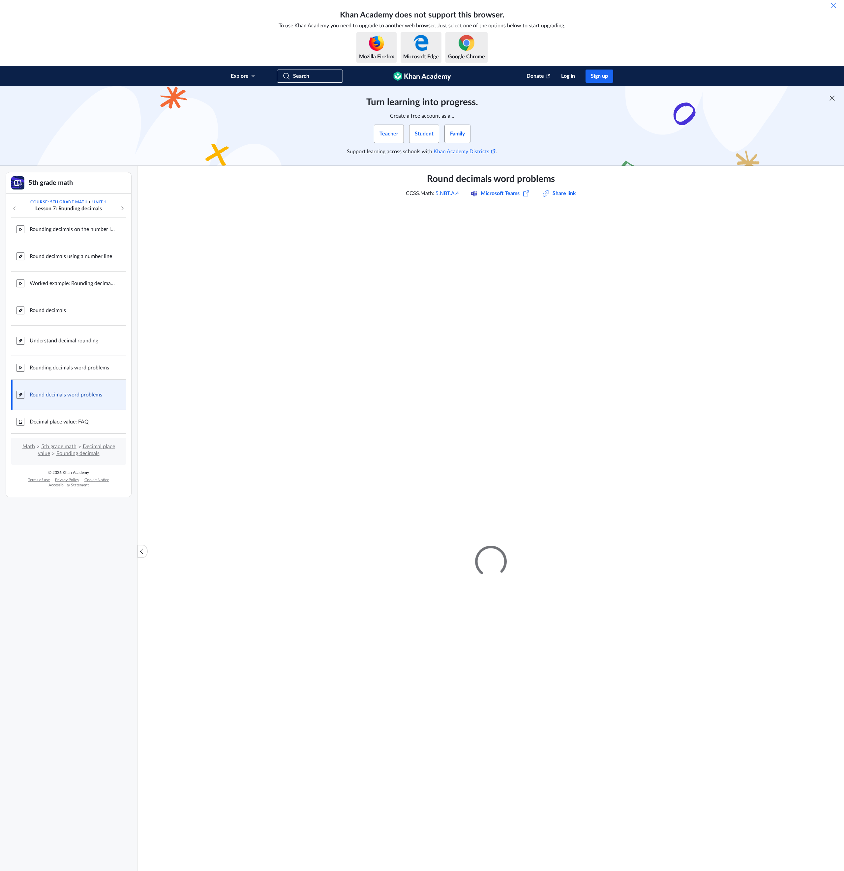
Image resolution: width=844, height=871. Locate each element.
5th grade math (58, 446)
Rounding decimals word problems (69, 367)
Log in (568, 76)
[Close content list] (142, 551)
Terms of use (39, 480)
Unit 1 (99, 202)
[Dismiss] (833, 5)
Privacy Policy (67, 480)
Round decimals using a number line (71, 256)
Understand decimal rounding (64, 340)
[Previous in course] (14, 208)
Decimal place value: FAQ (59, 421)
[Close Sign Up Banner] (832, 98)
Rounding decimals (78, 453)
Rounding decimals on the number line (72, 229)
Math (28, 446)
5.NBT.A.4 (447, 193)
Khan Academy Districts (461, 151)
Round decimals (48, 310)
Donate (535, 76)
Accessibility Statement (68, 485)
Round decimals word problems (66, 394)
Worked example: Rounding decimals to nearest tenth (72, 283)
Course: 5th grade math (58, 202)
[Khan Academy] (422, 76)
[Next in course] (122, 208)
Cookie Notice (96, 480)
